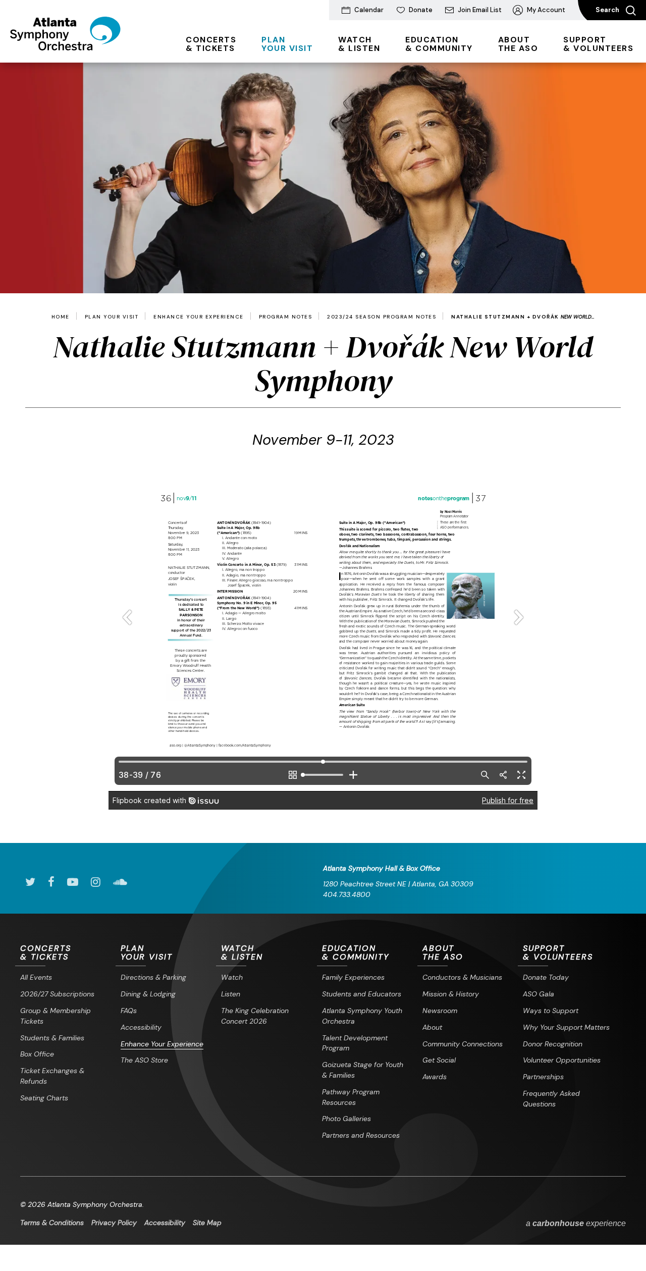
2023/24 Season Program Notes (381, 317)
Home (60, 317)
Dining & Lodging (148, 993)
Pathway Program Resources (351, 1097)
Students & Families (52, 1037)
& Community (439, 44)
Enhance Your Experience (198, 317)
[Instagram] (95, 881)
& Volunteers (598, 44)
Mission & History (450, 993)
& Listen (359, 44)
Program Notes (285, 317)
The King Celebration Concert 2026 (255, 1016)
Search (608, 10)
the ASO (518, 44)
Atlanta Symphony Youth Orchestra (362, 1016)
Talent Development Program (355, 1043)
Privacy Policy (114, 1222)
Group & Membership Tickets (55, 1016)
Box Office (37, 1053)
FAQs (129, 1010)
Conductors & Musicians (462, 977)
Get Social (439, 1060)
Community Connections (462, 1043)
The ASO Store (144, 1060)
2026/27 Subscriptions (57, 993)
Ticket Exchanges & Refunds (52, 1076)
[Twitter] (30, 881)
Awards (434, 1076)
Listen (230, 993)
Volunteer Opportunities (562, 1060)
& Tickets (211, 44)
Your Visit (287, 44)
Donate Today (546, 977)
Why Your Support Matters (566, 1027)
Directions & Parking (153, 977)
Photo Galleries (346, 1118)
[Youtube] (72, 881)
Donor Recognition (552, 1043)
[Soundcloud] (120, 881)
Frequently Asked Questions (551, 1098)
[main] (323, 453)
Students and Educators (361, 993)
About (432, 1027)
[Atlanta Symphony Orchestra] (65, 47)
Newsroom (439, 1010)
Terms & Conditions (52, 1222)
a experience (576, 1223)
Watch (232, 977)
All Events (36, 977)
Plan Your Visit (112, 317)
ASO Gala (538, 993)
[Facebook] (51, 881)
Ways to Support (550, 1010)
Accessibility (141, 1027)
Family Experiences (353, 977)
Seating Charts (44, 1097)
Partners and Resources (361, 1135)
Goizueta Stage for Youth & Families (362, 1070)
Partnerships (543, 1076)
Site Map (207, 1222)
